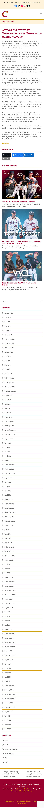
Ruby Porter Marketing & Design (22, 791)
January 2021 (9, 551)
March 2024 (9, 417)
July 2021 (8, 530)
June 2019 (8, 616)
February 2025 (9, 378)
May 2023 (8, 452)
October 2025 (9, 348)
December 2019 (10, 590)
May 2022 (8, 491)
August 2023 (9, 439)
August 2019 (9, 608)
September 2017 (10, 707)
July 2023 (8, 443)
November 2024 (10, 387)
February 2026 (9, 339)
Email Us (19, 2)
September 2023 (10, 434)
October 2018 (9, 651)
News (6, 758)
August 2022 (9, 478)
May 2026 (8, 326)
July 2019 (8, 612)
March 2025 (8, 374)
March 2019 (8, 629)
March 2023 (8, 460)
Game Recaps (9, 753)
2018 (6, 740)
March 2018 (8, 681)
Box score (5, 143)
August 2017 (8, 712)
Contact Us (36, 801)
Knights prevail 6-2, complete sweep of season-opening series (31, 774)
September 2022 (10, 473)
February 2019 (9, 634)
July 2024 (8, 400)
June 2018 (8, 668)
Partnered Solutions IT (24, 789)
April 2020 (8, 573)
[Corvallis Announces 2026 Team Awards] (22, 184)
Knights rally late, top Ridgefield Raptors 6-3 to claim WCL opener (11, 774)
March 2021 (8, 543)
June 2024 (8, 404)
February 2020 (10, 582)
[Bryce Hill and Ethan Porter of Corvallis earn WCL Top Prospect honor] (22, 224)
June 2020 (8, 564)
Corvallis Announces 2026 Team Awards (18, 202)
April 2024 (8, 413)
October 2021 (9, 517)
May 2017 (8, 725)
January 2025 (9, 382)
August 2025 (9, 352)
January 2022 (9, 508)
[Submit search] (39, 302)
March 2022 (9, 499)
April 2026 (8, 330)
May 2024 (8, 408)
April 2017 (8, 729)
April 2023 (8, 456)
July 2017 (7, 716)
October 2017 (9, 703)
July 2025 (8, 356)
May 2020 (8, 569)
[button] (41, 14)
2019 (6, 745)
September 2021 (10, 521)
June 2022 (8, 486)
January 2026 (9, 343)
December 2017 (10, 694)
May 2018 (8, 673)
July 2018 (8, 664)
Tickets (27, 2)
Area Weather (22, 804)
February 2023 (9, 465)
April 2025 (8, 369)
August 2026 (9, 313)
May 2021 (8, 538)
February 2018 (9, 686)
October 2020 (9, 560)
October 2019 (9, 599)
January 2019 (9, 638)
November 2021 (10, 512)
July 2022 (8, 482)
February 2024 (9, 421)
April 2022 (8, 495)
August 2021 (9, 525)
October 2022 (9, 469)
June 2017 (8, 720)
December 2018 (10, 642)
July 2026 (8, 317)
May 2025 (8, 365)
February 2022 (9, 504)
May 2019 (8, 621)
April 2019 (8, 625)
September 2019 (10, 603)
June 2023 (8, 447)
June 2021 (8, 534)
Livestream (36, 2)
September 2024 (10, 391)
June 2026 (8, 322)
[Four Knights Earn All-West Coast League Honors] (22, 265)
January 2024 (9, 426)
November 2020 (10, 556)
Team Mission (9, 801)
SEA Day (7, 762)
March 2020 (9, 577)
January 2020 (9, 586)
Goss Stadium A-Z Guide (23, 801)
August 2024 (9, 395)
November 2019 (10, 595)
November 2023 (10, 430)
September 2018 (10, 655)
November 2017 (10, 699)
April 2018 (8, 677)
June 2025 (8, 361)
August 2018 (9, 660)
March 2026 (9, 335)
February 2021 (9, 547)
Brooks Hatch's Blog (11, 749)
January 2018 (9, 690)
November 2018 (10, 647)
